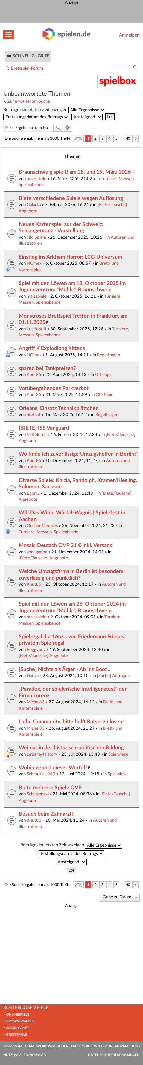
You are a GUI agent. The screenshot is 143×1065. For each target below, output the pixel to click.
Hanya (33, 675)
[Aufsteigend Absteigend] (88, 116)
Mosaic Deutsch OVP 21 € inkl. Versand (66, 545)
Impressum (12, 1046)
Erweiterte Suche (67, 128)
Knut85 (34, 374)
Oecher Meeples (42, 525)
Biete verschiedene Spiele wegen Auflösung (71, 198)
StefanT (34, 414)
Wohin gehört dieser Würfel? (53, 767)
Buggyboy (36, 649)
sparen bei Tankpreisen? (47, 368)
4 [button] (109, 138)
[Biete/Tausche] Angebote (43, 558)
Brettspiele (16, 1034)
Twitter (99, 1046)
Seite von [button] (78, 138)
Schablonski (38, 794)
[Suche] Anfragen (113, 675)
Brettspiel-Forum (27, 68)
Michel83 (36, 702)
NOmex (34, 263)
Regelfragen (108, 355)
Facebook (80, 1046)
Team (29, 1046)
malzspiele (36, 178)
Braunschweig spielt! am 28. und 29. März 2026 (75, 172)
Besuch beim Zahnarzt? (46, 814)
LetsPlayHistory (42, 754)
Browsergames (20, 1021)
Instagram (118, 1046)
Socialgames (17, 1028)
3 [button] (102, 138)
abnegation (37, 552)
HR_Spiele (36, 237)
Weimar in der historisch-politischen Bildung (71, 747)
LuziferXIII (36, 329)
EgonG (33, 493)
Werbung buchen (52, 1046)
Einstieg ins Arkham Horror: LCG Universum (70, 257)
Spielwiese (118, 754)
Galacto (34, 204)
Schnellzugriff (31, 56)
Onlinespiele (17, 1014)
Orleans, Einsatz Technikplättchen (59, 408)
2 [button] (95, 138)
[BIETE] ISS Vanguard (44, 428)
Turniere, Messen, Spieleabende (48, 532)
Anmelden (129, 35)
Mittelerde (37, 434)
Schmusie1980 (41, 774)
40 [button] (128, 138)
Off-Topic (103, 374)
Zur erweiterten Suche (28, 101)
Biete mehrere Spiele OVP (50, 787)
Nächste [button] (135, 138)
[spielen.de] (66, 38)
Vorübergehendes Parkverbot (54, 388)
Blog (135, 1046)
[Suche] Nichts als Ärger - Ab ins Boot (63, 669)
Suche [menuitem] (135, 68)
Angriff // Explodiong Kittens (52, 348)
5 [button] (116, 138)
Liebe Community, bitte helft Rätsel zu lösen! (71, 721)
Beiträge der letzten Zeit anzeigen (35, 109)
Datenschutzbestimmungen (114, 1055)
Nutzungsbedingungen (24, 1055)
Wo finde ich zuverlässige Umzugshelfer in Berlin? (78, 454)
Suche (58, 128)
